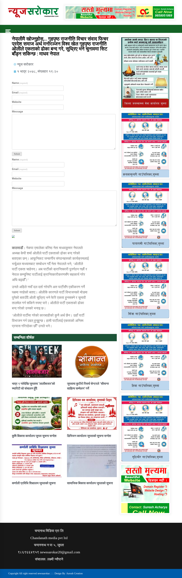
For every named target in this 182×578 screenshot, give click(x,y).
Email (19, 92)
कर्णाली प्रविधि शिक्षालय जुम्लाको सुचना (34, 483)
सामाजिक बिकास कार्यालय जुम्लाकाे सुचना (90, 483)
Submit (17, 154)
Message (17, 111)
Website (16, 102)
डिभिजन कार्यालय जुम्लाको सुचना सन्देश (89, 436)
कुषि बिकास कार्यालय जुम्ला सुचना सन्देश (34, 436)
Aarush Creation (74, 573)
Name (20, 83)
